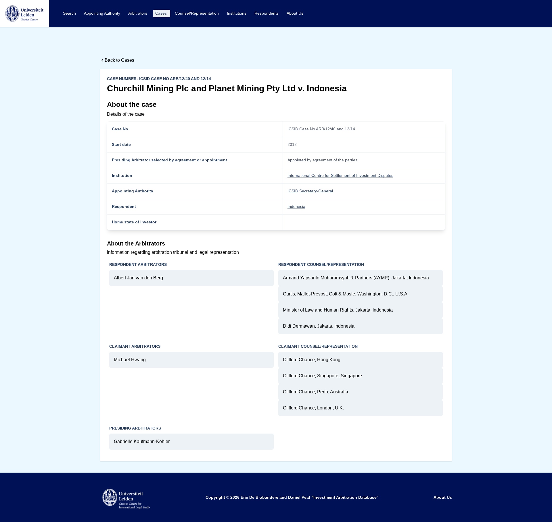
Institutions (237, 13)
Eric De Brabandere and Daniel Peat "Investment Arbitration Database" (310, 497)
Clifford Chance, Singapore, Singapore (322, 375)
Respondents (267, 13)
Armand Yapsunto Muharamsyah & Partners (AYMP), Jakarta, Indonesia (356, 277)
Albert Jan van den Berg (138, 277)
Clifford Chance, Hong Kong (311, 359)
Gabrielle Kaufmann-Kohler (142, 441)
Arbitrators (138, 13)
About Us (295, 13)
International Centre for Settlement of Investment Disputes (340, 175)
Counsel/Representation (197, 13)
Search (70, 13)
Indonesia (296, 206)
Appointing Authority (102, 13)
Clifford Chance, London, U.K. (313, 407)
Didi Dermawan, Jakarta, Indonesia (318, 326)
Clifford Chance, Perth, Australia (315, 391)
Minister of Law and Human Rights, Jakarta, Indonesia (338, 310)
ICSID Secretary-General (310, 191)
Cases (161, 13)
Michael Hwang (130, 359)
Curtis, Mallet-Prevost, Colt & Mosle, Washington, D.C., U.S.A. (346, 293)
